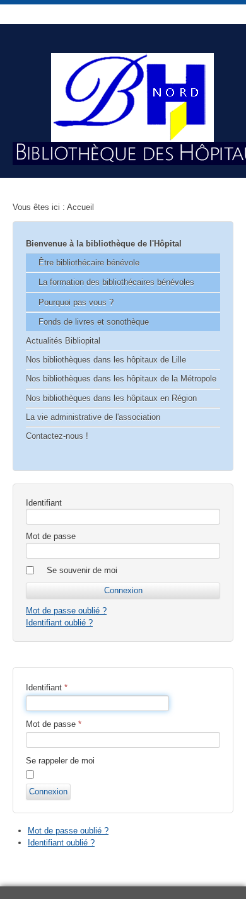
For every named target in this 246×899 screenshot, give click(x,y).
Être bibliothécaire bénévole (88, 262)
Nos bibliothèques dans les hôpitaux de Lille (106, 359)
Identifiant (44, 503)
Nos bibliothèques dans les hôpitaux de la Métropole (121, 378)
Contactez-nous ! (57, 436)
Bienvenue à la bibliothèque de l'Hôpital (104, 243)
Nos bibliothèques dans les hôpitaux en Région (111, 398)
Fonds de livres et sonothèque (93, 322)
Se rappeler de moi (60, 760)
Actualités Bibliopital (63, 340)
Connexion (48, 791)
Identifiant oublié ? (59, 622)
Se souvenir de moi (82, 570)
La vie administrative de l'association (93, 417)
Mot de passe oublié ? (66, 610)
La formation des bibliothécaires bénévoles (116, 282)
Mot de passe (51, 536)
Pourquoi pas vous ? (76, 302)
